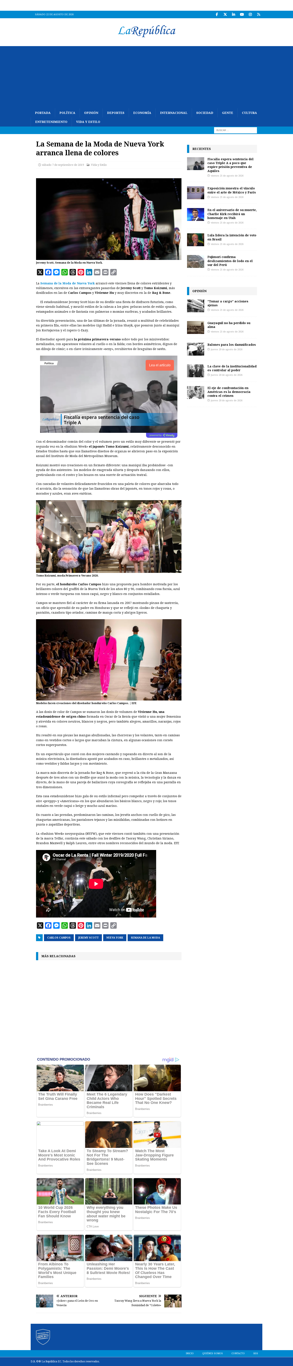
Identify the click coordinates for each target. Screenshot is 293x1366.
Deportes (115, 113)
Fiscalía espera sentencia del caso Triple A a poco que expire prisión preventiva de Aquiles (230, 165)
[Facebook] (217, 14)
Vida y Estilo (88, 122)
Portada (43, 113)
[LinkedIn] (233, 14)
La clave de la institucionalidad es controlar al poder (232, 368)
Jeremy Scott (88, 937)
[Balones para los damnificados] (195, 349)
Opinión (91, 113)
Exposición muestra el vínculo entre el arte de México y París (231, 190)
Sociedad (204, 113)
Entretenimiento (51, 122)
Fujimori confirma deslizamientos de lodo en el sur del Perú (230, 261)
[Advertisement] (146, 76)
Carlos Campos (59, 937)
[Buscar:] (235, 130)
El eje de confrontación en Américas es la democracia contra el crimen (229, 392)
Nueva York (114, 937)
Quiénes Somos (212, 1353)
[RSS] (258, 14)
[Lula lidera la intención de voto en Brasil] (195, 239)
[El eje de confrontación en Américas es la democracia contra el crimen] (195, 392)
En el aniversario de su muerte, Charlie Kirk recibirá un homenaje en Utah (232, 214)
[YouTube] (242, 14)
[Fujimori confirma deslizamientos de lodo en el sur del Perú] (195, 261)
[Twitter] (225, 14)
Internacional (173, 113)
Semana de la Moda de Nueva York (67, 283)
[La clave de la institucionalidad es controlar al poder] (195, 370)
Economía (142, 113)
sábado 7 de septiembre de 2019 (63, 164)
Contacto (238, 1353)
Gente (227, 113)
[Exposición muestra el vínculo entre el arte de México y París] (195, 192)
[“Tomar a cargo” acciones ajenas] (195, 305)
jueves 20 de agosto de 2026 (226, 349)
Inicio (190, 1353)
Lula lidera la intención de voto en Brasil (231, 237)
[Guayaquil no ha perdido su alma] (195, 327)
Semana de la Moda (145, 937)
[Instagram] (250, 14)
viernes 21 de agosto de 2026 (227, 175)
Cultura (249, 113)
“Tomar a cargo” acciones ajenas (227, 303)
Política (67, 113)
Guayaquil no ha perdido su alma (228, 325)
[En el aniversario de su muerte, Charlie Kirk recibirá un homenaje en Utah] (195, 214)
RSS (255, 1353)
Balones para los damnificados (231, 345)
